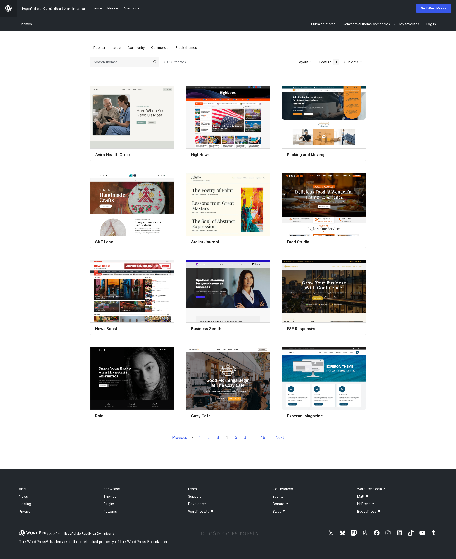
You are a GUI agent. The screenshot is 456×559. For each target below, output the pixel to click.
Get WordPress (434, 8)
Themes (25, 24)
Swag (279, 511)
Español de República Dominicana (89, 533)
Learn (192, 489)
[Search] (154, 62)
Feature (328, 62)
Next (280, 437)
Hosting (25, 504)
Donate (280, 504)
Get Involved (283, 489)
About (23, 489)
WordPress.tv (200, 511)
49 (262, 437)
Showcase (112, 489)
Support (194, 496)
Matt (362, 496)
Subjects (351, 62)
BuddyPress (368, 511)
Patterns (110, 511)
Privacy (25, 511)
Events (278, 496)
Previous (179, 437)
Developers (197, 504)
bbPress (365, 504)
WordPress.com (371, 489)
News (23, 496)
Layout (303, 62)
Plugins (109, 504)
